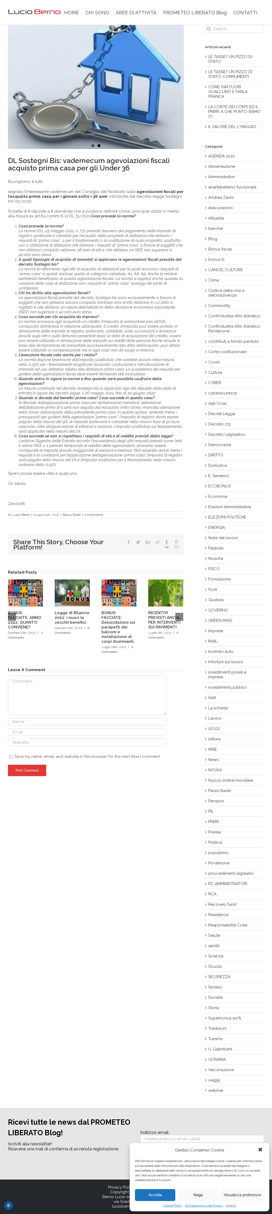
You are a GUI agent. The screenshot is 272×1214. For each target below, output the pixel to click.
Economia (217, 496)
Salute (214, 935)
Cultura (215, 372)
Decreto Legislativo (226, 434)
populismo (218, 852)
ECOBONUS (219, 486)
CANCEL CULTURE (225, 269)
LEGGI (213, 728)
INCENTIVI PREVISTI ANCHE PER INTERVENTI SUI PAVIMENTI (164, 620)
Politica (215, 842)
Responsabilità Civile (227, 925)
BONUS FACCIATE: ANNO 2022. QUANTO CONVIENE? (24, 620)
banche (215, 228)
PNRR (213, 821)
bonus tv (216, 259)
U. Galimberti (220, 1049)
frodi (212, 589)
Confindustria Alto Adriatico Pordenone (234, 328)
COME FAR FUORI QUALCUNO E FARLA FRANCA (228, 92)
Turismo (215, 1038)
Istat (212, 697)
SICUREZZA (219, 976)
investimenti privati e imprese (227, 674)
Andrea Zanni (221, 197)
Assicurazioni (220, 207)
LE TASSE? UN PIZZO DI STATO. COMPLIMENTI (230, 74)
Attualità (216, 218)
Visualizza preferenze (242, 1195)
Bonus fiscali (72, 515)
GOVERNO (218, 610)
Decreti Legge (221, 413)
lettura (214, 739)
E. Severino (218, 475)
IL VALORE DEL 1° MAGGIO (232, 126)
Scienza (215, 956)
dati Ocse (217, 403)
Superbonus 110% (224, 1018)
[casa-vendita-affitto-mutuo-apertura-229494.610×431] (96, 87)
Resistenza (218, 914)
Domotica (217, 465)
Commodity (219, 305)
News (213, 759)
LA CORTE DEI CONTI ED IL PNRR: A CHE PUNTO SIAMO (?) (234, 111)
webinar (215, 1090)
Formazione (219, 579)
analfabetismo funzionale (232, 187)
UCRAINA (217, 1059)
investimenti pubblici (227, 687)
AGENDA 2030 (221, 156)
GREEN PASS (220, 620)
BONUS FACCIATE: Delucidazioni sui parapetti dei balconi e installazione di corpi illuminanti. (118, 627)
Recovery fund (222, 904)
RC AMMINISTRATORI (227, 883)
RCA (212, 894)
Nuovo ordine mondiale (230, 780)
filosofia (215, 558)
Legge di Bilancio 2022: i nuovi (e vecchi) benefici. (72, 617)
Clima (213, 280)
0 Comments (93, 515)
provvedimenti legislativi (231, 873)
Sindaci (215, 987)
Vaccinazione (221, 1069)
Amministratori (221, 176)
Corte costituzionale (227, 351)
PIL (211, 811)
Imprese (215, 630)
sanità (213, 945)
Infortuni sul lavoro (225, 661)
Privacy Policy (121, 1187)
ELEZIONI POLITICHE (227, 517)
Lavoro (215, 718)
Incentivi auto (220, 651)
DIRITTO (215, 455)
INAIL (213, 641)
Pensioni (216, 801)
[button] (261, 1150)
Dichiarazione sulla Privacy (204, 1205)
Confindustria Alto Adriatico (234, 316)
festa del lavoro (223, 537)
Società (215, 997)
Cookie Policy (172, 1205)
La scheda (218, 708)
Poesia (214, 832)
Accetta (155, 1195)
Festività (215, 548)
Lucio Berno (21, 515)
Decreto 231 (219, 424)
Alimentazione (221, 166)
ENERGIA (216, 527)
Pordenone (219, 863)
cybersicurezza (222, 393)
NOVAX (215, 770)
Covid (213, 362)
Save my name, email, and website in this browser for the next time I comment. (87, 756)
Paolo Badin (219, 790)
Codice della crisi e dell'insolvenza (226, 293)
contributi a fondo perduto (233, 341)
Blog (212, 238)
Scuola (215, 966)
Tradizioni (217, 1028)
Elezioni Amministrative (229, 506)
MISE (212, 749)
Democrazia (219, 444)
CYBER (214, 382)
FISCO (214, 568)
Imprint (231, 1205)
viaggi (214, 1080)
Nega (198, 1195)
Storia (213, 1007)
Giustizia (216, 599)
